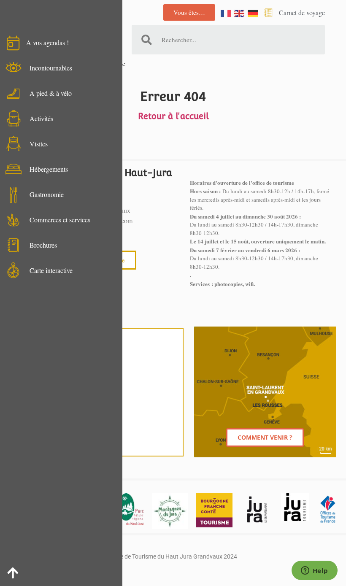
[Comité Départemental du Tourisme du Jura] (295, 507)
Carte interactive (51, 270)
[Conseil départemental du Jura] (257, 509)
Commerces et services (60, 219)
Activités (41, 118)
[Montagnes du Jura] (170, 511)
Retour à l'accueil (173, 116)
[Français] (226, 12)
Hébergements (49, 169)
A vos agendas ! (47, 42)
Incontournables (51, 67)
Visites (39, 143)
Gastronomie (47, 194)
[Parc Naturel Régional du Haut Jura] (130, 509)
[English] (239, 12)
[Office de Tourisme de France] (328, 509)
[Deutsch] (253, 12)
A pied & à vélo (51, 93)
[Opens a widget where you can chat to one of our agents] (314, 571)
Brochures (43, 244)
